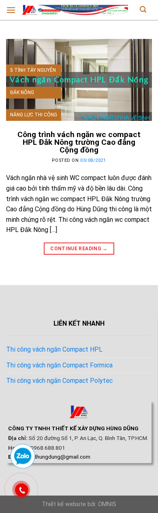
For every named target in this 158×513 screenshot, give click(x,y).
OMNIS (107, 504)
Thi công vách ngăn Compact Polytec (59, 380)
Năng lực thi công (33, 115)
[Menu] (11, 10)
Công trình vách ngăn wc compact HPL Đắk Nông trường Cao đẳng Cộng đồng (79, 142)
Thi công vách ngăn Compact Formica (59, 365)
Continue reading (79, 248)
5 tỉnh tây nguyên (33, 70)
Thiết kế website (64, 504)
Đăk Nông (22, 92)
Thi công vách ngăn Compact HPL (54, 349)
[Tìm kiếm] (143, 10)
